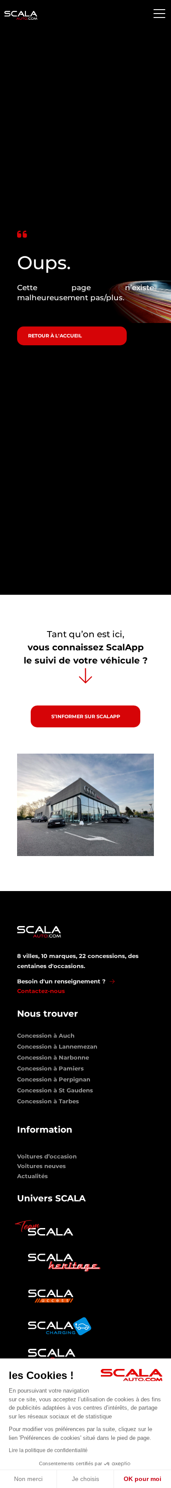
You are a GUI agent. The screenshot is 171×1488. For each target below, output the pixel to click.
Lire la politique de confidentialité (48, 1450)
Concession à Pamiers (50, 1070)
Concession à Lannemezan (57, 1048)
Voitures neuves (41, 1165)
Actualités (32, 1175)
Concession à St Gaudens (55, 1092)
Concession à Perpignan (53, 1081)
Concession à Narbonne (53, 1059)
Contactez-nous (41, 990)
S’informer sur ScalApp (85, 716)
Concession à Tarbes (48, 1103)
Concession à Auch (46, 1037)
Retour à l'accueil (55, 336)
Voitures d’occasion (47, 1156)
